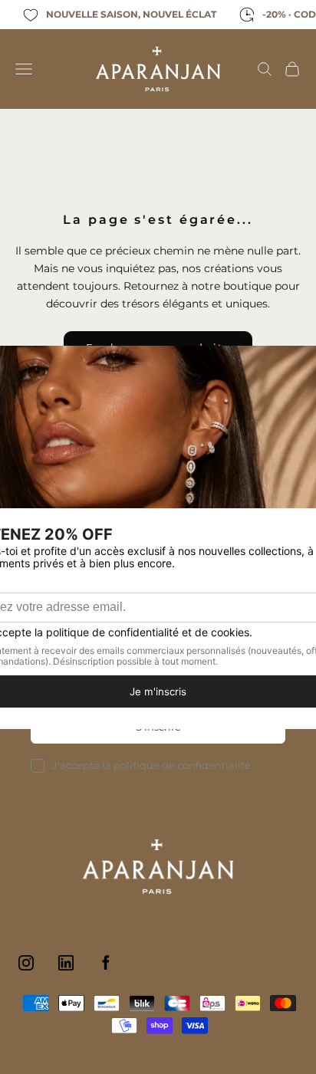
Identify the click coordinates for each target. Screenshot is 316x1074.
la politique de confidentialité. (177, 765)
